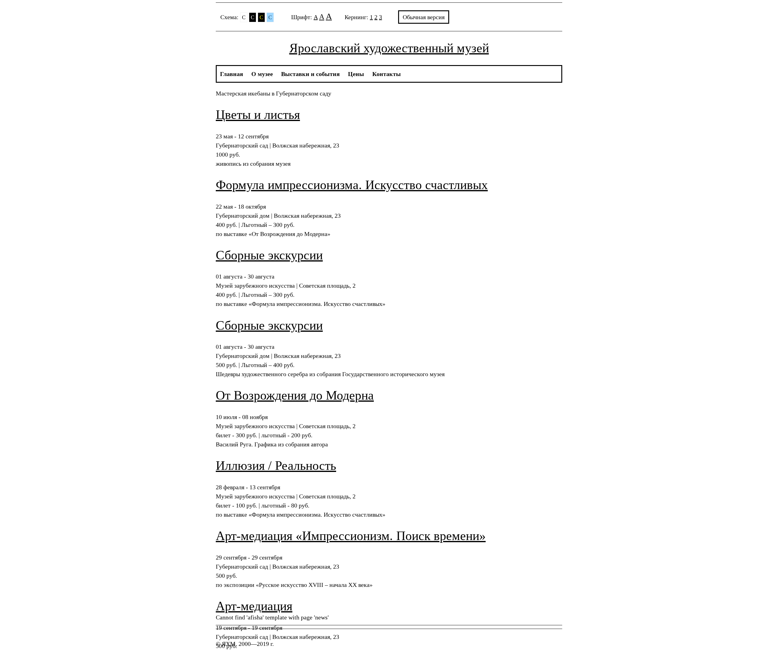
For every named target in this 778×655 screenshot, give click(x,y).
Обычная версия (424, 17)
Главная (231, 74)
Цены (356, 74)
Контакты (386, 74)
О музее (262, 74)
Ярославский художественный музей (389, 48)
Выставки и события (310, 74)
